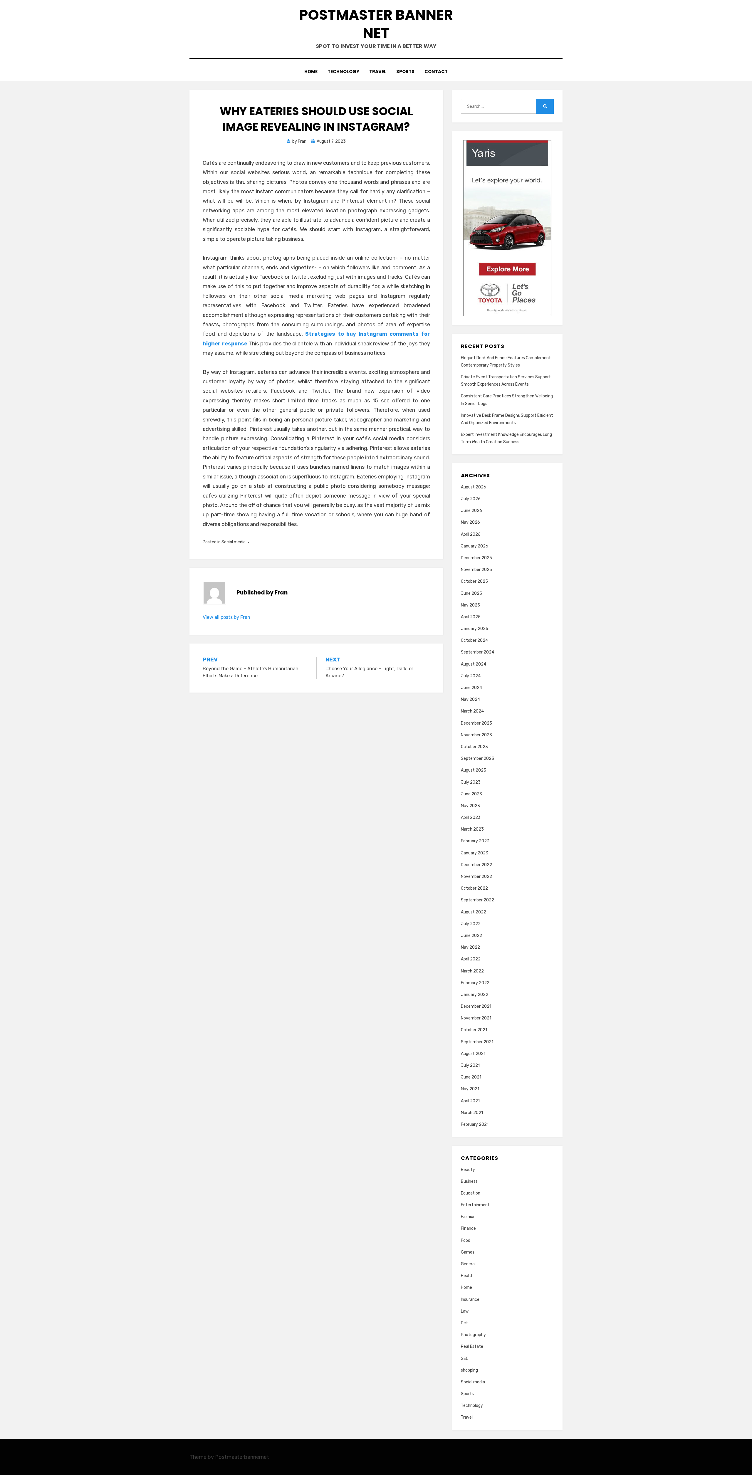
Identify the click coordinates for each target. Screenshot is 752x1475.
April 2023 (471, 817)
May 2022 (470, 947)
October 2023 (474, 746)
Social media (233, 542)
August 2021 (473, 1053)
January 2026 (474, 546)
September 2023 (477, 758)
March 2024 (472, 711)
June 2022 (471, 935)
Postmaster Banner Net (376, 24)
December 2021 (476, 1006)
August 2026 (473, 487)
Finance (468, 1228)
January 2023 (474, 853)
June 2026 (471, 510)
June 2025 (471, 593)
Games (467, 1252)
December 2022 (476, 864)
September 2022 (477, 900)
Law (465, 1311)
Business (469, 1181)
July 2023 (471, 782)
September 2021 (477, 1041)
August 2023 (473, 770)
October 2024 (474, 640)
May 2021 (470, 1088)
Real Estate (472, 1346)
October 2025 (474, 581)
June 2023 (471, 794)
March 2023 (472, 829)
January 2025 (474, 628)
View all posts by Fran (226, 617)
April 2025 (471, 616)
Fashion (468, 1216)
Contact (436, 71)
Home (311, 71)
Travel (377, 71)
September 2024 (477, 652)
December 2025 (476, 557)
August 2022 (473, 912)
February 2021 (475, 1124)
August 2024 (473, 664)
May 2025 (470, 605)
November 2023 (476, 735)
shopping (469, 1370)
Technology (343, 71)
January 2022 (474, 994)
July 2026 (471, 498)
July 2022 (471, 923)
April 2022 (471, 959)
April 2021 (470, 1100)
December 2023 (476, 723)
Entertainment (475, 1204)
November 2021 (476, 1018)
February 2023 (475, 841)
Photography (473, 1334)
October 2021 (474, 1029)
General (468, 1263)
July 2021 (470, 1065)
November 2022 (476, 876)
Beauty (468, 1169)
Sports (405, 71)
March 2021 (472, 1112)
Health (467, 1275)
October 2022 (474, 888)
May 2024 (470, 699)
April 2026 (471, 534)
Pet (464, 1323)
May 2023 (470, 805)
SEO (465, 1358)
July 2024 (471, 675)
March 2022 (472, 971)
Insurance (470, 1299)
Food (465, 1240)
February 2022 (475, 982)
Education (470, 1193)
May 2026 (470, 522)
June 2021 (471, 1077)
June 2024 (471, 687)
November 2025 (476, 569)
